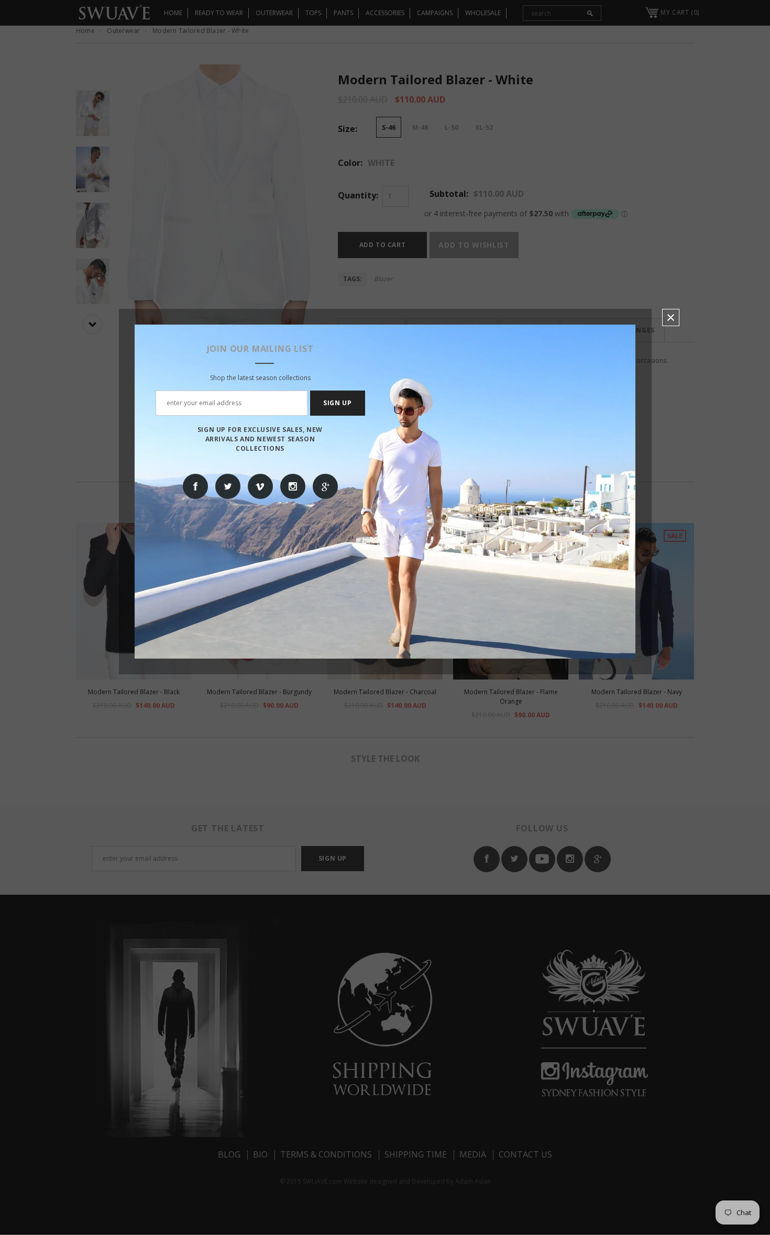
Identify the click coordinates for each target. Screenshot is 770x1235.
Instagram (292, 486)
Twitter (227, 486)
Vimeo (260, 486)
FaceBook (195, 486)
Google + (325, 486)
